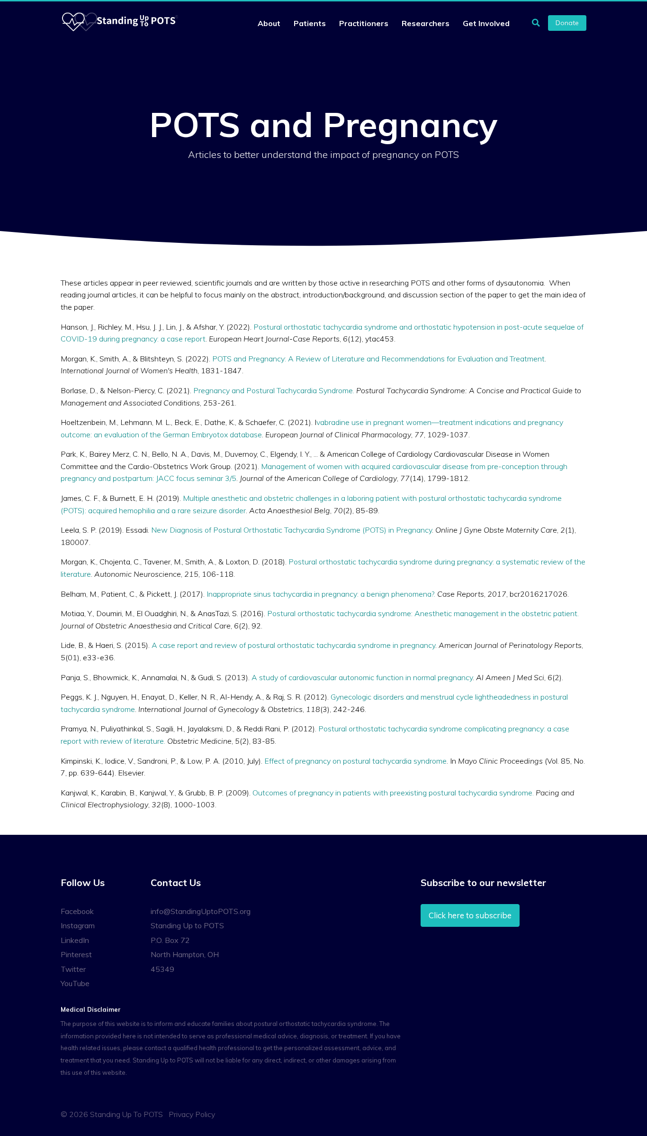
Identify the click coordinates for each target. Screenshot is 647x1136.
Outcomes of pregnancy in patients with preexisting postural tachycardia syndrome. (393, 792)
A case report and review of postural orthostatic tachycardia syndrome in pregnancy (293, 645)
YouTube (75, 983)
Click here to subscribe (470, 915)
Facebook (77, 911)
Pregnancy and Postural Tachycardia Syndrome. (273, 390)
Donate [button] (567, 22)
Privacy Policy (192, 1114)
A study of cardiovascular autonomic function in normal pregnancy (362, 677)
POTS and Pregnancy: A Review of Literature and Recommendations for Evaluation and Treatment (378, 358)
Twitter (73, 969)
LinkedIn (75, 940)
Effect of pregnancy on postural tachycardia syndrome (355, 761)
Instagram (78, 925)
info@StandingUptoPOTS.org (201, 911)
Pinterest (76, 954)
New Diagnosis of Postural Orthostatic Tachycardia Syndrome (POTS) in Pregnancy (291, 530)
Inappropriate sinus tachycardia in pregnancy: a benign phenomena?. (321, 594)
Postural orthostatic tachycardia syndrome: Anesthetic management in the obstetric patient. (423, 613)
